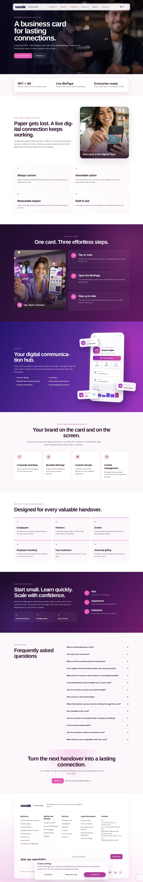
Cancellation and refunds (87, 828)
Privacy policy (86, 820)
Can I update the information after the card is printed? (98, 668)
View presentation (23, 56)
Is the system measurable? (98, 725)
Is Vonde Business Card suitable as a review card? (98, 682)
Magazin (95, 7)
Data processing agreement (87, 834)
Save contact (106, 358)
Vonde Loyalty (25, 824)
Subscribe (116, 857)
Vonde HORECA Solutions (29, 820)
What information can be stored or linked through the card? (98, 704)
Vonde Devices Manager (29, 844)
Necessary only (71, 875)
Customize (48, 875)
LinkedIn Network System (29, 830)
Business (52, 7)
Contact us (40, 56)
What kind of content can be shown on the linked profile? (98, 675)
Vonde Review (25, 834)
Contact (105, 7)
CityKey (65, 830)
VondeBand (66, 824)
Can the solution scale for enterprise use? (98, 732)
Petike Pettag (49, 833)
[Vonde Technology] (27, 7)
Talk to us (57, 781)
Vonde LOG (24, 837)
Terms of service (87, 824)
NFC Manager (49, 829)
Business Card (67, 820)
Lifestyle (73, 7)
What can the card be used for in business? (98, 661)
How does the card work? (98, 654)
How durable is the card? (98, 711)
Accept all (95, 875)
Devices (84, 7)
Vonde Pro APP (49, 823)
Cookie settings (86, 838)
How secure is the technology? (98, 697)
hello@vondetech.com (109, 840)
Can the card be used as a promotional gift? (98, 689)
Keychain (65, 827)
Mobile (63, 7)
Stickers (65, 837)
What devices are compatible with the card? (98, 739)
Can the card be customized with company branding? (98, 718)
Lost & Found (67, 834)
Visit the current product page (78, 781)
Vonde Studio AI (26, 827)
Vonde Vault (24, 840)
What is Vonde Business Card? (98, 647)
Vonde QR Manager (51, 826)
